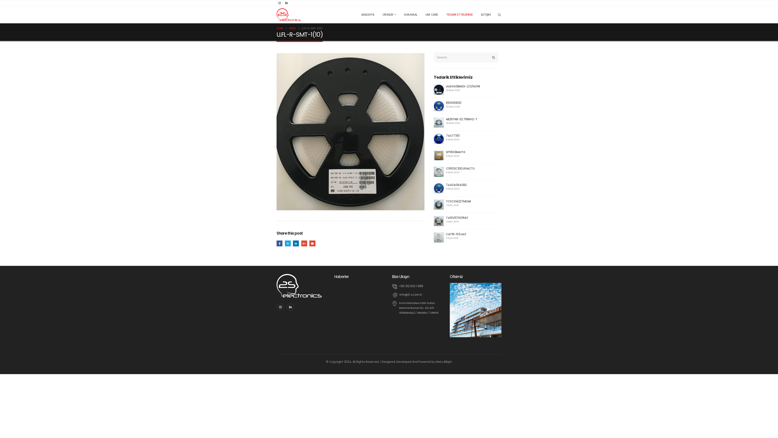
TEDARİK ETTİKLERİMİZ (459, 15)
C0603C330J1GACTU (460, 168)
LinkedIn (296, 243)
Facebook (279, 243)
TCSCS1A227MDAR (458, 201)
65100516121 (453, 103)
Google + (304, 243)
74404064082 (456, 185)
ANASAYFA (367, 15)
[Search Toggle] (499, 14)
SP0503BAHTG (455, 152)
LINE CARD (431, 15)
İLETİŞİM (486, 15)
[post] (439, 89)
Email (312, 243)
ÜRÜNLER (388, 15)
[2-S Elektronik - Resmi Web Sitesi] (289, 14)
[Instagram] (279, 3)
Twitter (288, 243)
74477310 (453, 136)
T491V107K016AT (457, 218)
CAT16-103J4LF (456, 234)
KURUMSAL (410, 15)
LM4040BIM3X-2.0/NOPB (463, 86)
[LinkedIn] (286, 3)
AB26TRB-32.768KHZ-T (461, 119)
